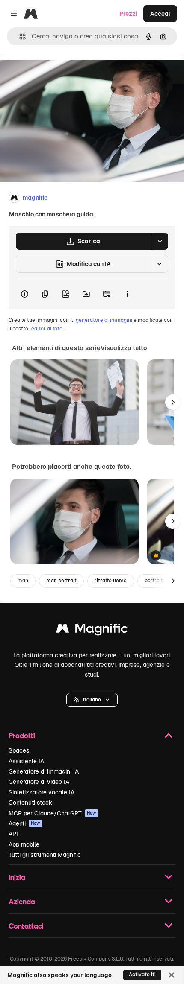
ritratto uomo (111, 580)
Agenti (24, 823)
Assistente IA (26, 761)
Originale (56, 73)
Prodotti (22, 735)
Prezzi (128, 14)
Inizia (17, 877)
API (13, 834)
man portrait (61, 580)
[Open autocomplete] (19, 36)
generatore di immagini (104, 320)
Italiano (92, 699)
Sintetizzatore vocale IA (41, 792)
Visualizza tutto (124, 348)
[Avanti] (173, 402)
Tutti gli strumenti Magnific (45, 854)
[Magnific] (92, 630)
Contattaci (26, 925)
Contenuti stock (30, 802)
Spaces (19, 750)
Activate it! (142, 974)
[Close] (171, 975)
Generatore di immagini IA (44, 771)
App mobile (24, 844)
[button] (92, 700)
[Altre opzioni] (127, 293)
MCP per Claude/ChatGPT (52, 813)
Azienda (22, 901)
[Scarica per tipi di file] (159, 241)
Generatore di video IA (39, 781)
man (23, 580)
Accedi (160, 14)
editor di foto (46, 328)
